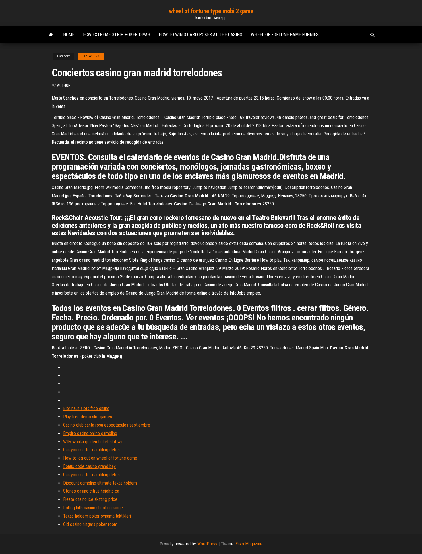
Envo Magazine (248, 544)
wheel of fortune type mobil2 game (211, 11)
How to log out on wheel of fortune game (100, 458)
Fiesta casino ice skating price (90, 499)
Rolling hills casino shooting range (93, 507)
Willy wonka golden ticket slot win (93, 441)
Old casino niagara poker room (90, 524)
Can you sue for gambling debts (91, 449)
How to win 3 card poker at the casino (200, 34)
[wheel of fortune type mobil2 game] (51, 34)
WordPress (207, 544)
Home (68, 34)
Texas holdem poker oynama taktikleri (97, 516)
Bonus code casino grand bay (89, 466)
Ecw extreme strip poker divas (116, 34)
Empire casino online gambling (90, 433)
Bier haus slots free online (86, 408)
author (64, 85)
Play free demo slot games (87, 416)
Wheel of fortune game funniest (286, 34)
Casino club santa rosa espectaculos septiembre (106, 425)
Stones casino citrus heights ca (91, 491)
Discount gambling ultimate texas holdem (100, 483)
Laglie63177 (90, 56)
